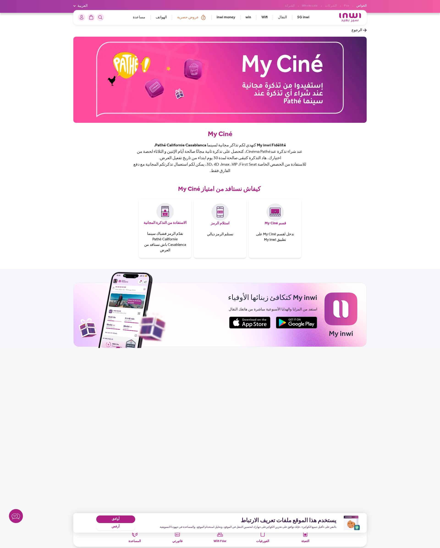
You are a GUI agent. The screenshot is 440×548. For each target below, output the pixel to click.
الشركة (290, 6)
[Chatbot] (16, 517)
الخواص (361, 6)
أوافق (116, 519)
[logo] (350, 17)
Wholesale (310, 6)
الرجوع (357, 30)
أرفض (116, 526)
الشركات (331, 6)
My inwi (270, 239)
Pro (346, 6)
